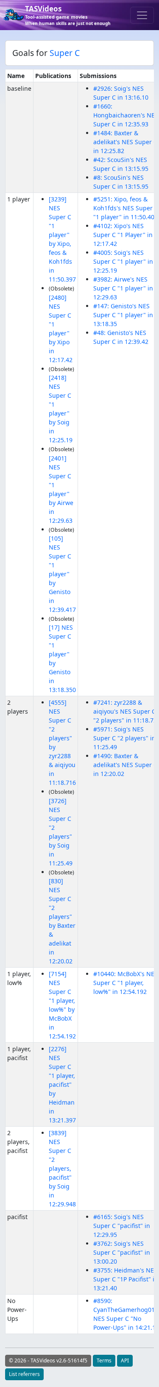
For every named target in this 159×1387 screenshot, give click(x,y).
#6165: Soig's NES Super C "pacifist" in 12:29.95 (121, 1226)
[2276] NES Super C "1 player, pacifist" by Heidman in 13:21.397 (62, 1084)
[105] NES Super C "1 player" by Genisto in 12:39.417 (62, 574)
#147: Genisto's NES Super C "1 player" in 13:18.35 (123, 315)
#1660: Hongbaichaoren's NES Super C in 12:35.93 (125, 115)
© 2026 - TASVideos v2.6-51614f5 (48, 1360)
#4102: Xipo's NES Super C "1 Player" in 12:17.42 (123, 235)
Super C (65, 53)
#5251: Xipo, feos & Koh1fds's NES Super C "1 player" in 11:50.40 (125, 208)
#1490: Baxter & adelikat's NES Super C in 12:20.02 (125, 765)
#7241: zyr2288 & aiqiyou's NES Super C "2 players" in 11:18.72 (125, 711)
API (125, 1360)
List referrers (24, 1374)
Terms (104, 1360)
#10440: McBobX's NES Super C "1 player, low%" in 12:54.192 (125, 983)
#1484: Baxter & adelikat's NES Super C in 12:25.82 (125, 142)
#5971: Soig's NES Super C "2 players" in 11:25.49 (124, 738)
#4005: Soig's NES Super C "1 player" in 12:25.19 (123, 261)
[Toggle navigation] (142, 15)
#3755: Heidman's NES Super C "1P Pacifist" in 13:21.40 (125, 1279)
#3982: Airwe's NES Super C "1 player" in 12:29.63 (123, 288)
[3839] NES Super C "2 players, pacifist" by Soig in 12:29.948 (62, 1168)
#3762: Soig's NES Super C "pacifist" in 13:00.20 (121, 1252)
